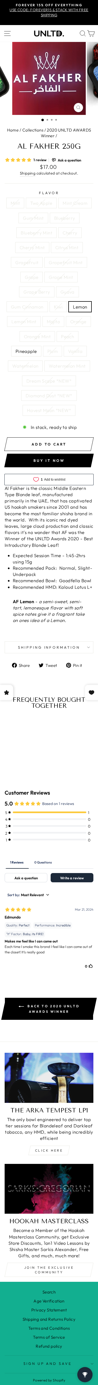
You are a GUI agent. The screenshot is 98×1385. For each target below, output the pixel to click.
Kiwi (58, 307)
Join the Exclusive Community (49, 1269)
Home (13, 130)
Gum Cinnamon (27, 307)
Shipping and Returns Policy (49, 1319)
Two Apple (41, 203)
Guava (67, 292)
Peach (67, 336)
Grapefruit (26, 262)
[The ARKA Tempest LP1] (49, 1078)
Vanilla (75, 351)
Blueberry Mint (36, 233)
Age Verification (49, 1301)
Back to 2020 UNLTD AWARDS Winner (52, 1009)
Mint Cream (75, 203)
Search (49, 1292)
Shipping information (49, 647)
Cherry (70, 233)
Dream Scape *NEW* (49, 381)
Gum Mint (33, 218)
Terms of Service (49, 1337)
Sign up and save (47, 1363)
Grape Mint (61, 277)
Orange (78, 321)
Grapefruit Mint (65, 262)
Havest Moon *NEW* (49, 410)
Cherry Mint (32, 247)
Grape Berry (36, 292)
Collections (33, 130)
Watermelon (25, 366)
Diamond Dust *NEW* (49, 395)
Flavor (49, 193)
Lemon (80, 307)
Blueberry (64, 218)
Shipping (27, 173)
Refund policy (49, 1346)
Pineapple (26, 351)
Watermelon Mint (67, 366)
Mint (15, 203)
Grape (31, 277)
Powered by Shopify (49, 1380)
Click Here (49, 1150)
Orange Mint (37, 336)
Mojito (53, 321)
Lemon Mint (23, 321)
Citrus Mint (67, 247)
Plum (52, 351)
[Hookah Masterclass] (49, 1189)
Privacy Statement (49, 1310)
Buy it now (49, 460)
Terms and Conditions (49, 1328)
